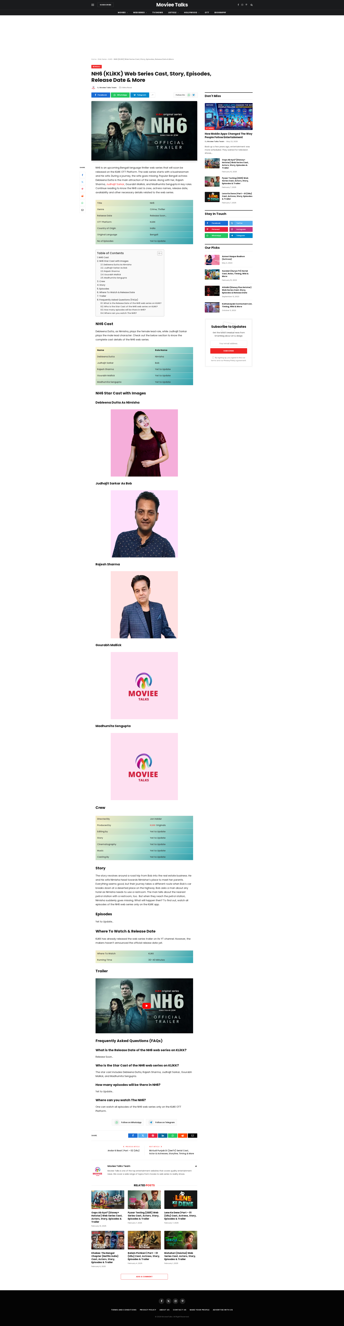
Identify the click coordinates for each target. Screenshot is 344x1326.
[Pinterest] (82, 189)
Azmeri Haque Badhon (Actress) (233, 257)
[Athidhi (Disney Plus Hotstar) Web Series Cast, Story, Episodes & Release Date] (212, 291)
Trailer (102, 296)
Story (102, 285)
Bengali (96, 66)
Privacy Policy (229, 360)
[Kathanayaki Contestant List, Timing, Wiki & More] (212, 307)
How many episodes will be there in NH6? (125, 309)
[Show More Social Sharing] (152, 95)
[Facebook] (82, 175)
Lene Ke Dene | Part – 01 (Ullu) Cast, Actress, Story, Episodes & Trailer (180, 1215)
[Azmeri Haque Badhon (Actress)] (212, 260)
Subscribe (105, 4)
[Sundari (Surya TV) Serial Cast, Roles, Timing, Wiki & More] (212, 274)
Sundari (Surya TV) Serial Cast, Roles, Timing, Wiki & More (235, 274)
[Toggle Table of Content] (158, 253)
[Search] (251, 5)
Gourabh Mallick (112, 274)
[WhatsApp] (82, 203)
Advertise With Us (223, 1310)
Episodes (104, 288)
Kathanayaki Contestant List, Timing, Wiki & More (237, 305)
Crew (102, 281)
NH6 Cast (104, 257)
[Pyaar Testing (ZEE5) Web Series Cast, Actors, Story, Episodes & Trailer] (144, 1199)
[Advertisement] (172, 37)
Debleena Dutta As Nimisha (117, 264)
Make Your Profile (199, 1310)
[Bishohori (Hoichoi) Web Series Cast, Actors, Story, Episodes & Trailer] (180, 1240)
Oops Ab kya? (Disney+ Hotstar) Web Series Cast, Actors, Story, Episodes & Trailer (106, 1217)
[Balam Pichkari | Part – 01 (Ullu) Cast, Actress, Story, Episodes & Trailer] (144, 1240)
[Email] (82, 210)
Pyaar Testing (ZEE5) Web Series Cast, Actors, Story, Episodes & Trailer (143, 1215)
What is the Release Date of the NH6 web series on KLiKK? (132, 303)
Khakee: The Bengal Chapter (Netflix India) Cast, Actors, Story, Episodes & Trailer (104, 1258)
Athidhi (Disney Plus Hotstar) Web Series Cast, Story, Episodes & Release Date (237, 290)
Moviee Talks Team (108, 87)
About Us (164, 1310)
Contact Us (179, 1310)
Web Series (138, 12)
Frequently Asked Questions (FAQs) (118, 299)
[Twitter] (82, 182)
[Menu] (92, 5)
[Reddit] (82, 196)
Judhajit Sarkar (115, 184)
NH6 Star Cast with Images (113, 261)
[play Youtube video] (147, 1005)
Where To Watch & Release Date (117, 292)
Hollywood (190, 12)
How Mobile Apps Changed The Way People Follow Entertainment (228, 135)
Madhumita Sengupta (115, 277)
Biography (220, 12)
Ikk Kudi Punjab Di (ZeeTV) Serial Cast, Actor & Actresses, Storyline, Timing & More (171, 1152)
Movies (122, 12)
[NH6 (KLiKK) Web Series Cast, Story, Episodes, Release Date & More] (144, 160)
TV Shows (157, 12)
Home (93, 59)
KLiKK (110, 59)
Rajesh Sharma (112, 271)
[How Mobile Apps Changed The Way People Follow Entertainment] (229, 116)
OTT (207, 12)
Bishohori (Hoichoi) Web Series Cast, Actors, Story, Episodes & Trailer (180, 1256)
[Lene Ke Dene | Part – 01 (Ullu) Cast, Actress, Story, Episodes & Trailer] (180, 1199)
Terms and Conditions (123, 1310)
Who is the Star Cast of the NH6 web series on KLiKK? (131, 306)
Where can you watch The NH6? (120, 313)
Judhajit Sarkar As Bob (115, 267)
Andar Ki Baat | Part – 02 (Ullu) (124, 1150)
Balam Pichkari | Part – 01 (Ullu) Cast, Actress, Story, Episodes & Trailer (144, 1256)
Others (210, 128)
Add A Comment (144, 1276)
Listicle (172, 12)
